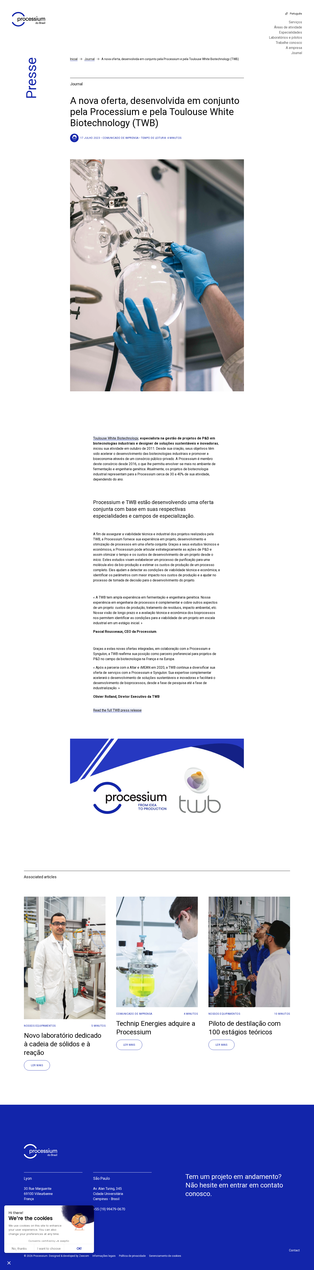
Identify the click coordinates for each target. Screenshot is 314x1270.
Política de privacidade (132, 1255)
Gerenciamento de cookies (165, 1255)
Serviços (295, 22)
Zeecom (84, 1255)
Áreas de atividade (288, 27)
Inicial (74, 59)
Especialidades (290, 32)
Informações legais (104, 1255)
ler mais (37, 1065)
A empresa (294, 48)
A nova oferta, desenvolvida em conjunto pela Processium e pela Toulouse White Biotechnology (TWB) (170, 59)
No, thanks (19, 1248)
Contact (294, 1250)
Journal (296, 53)
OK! (79, 1248)
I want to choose (49, 1248)
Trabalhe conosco (289, 42)
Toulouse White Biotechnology (115, 438)
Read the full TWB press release (117, 710)
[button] (9, 1263)
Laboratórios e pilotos (285, 37)
